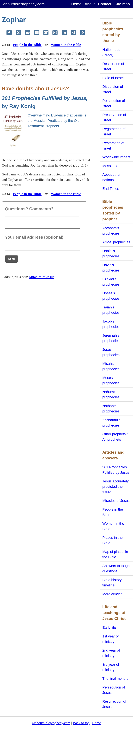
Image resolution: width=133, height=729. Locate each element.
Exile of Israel (113, 78)
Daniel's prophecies (111, 253)
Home (76, 4)
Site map (122, 4)
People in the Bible (27, 45)
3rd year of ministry (110, 667)
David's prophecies (111, 267)
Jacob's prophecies (111, 324)
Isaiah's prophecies (111, 310)
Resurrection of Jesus (114, 704)
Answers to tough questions (116, 568)
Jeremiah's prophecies (111, 338)
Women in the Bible (66, 45)
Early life (109, 627)
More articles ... (114, 594)
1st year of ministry (110, 639)
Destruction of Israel (113, 66)
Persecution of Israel (113, 103)
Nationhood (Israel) (111, 52)
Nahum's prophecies (111, 394)
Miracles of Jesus (41, 277)
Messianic (110, 166)
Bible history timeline (112, 582)
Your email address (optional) (34, 237)
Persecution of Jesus (113, 690)
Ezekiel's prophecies (111, 281)
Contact (104, 4)
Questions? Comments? (29, 209)
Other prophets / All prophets (115, 436)
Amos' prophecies (116, 242)
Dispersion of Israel (112, 89)
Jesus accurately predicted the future (115, 486)
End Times (110, 189)
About (90, 4)
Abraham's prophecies (111, 230)
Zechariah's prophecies (111, 422)
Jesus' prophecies (111, 352)
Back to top (81, 723)
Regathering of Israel (113, 131)
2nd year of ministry (111, 653)
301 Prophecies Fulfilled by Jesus (115, 469)
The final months (115, 679)
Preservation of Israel (114, 117)
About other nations (111, 177)
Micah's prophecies (111, 366)
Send (11, 258)
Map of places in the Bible (115, 554)
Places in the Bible (112, 540)
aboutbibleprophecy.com (24, 4)
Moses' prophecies (111, 380)
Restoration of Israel (113, 145)
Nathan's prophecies (111, 408)
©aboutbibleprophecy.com (51, 723)
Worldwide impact (116, 157)
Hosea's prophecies (111, 296)
